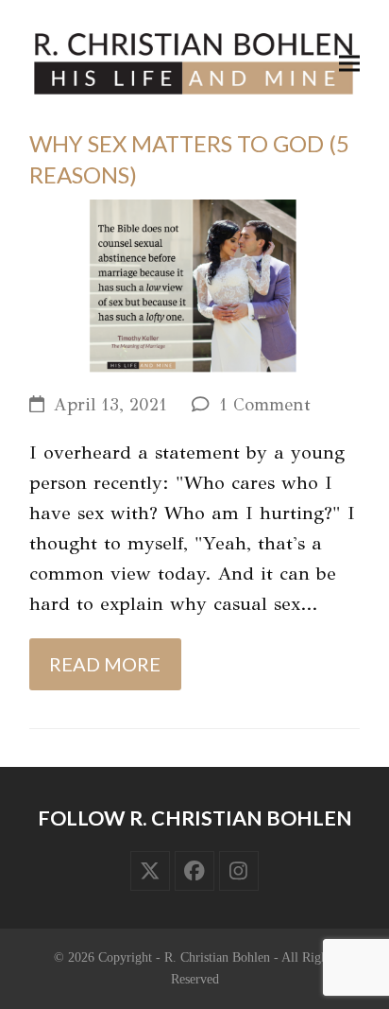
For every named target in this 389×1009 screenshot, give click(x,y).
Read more (105, 663)
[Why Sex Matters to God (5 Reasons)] (194, 284)
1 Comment (265, 404)
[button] (349, 64)
